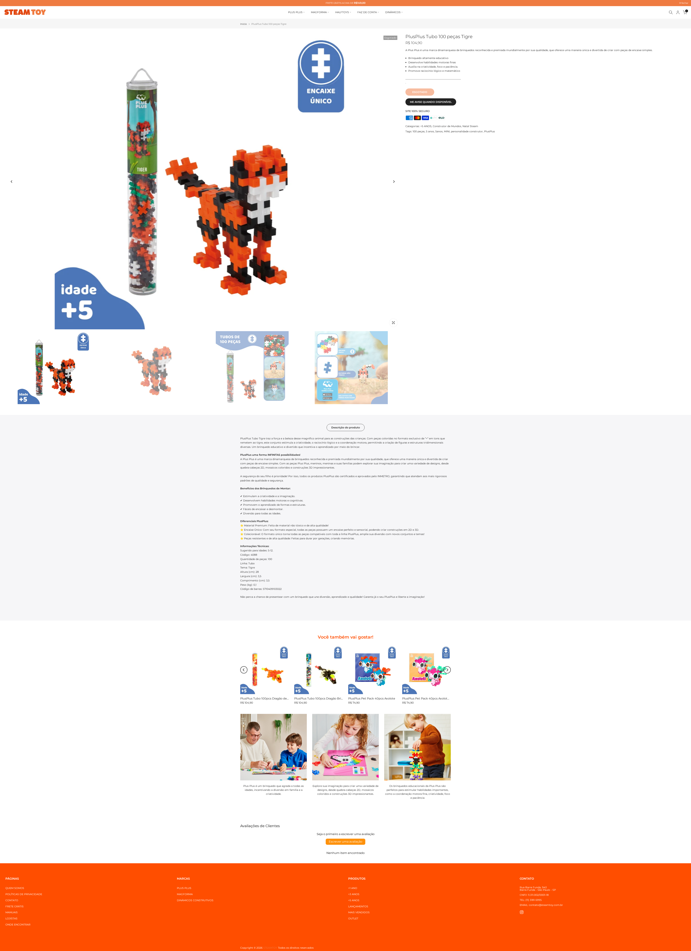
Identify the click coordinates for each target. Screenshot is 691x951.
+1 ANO (352, 888)
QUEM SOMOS (14, 888)
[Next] (393, 181)
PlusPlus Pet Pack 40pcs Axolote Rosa (429, 698)
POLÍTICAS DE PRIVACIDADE (23, 894)
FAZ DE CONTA (367, 12)
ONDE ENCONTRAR (17, 924)
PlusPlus (489, 131)
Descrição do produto (345, 427)
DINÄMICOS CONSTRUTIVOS (195, 900)
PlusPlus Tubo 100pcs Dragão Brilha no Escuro (327, 698)
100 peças (419, 131)
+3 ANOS (353, 894)
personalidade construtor (467, 131)
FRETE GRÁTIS (14, 906)
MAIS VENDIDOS (359, 912)
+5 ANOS (426, 126)
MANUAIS (11, 912)
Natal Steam (470, 126)
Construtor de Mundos (447, 126)
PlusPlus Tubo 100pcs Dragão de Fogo (267, 698)
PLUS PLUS (295, 12)
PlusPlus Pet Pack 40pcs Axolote (371, 698)
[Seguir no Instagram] (522, 912)
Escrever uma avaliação (345, 841)
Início (243, 24)
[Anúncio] (345, 3)
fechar (8, 3)
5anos (439, 131)
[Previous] (11, 181)
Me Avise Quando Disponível (431, 102)
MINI (447, 131)
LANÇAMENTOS (358, 906)
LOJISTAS (11, 918)
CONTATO (11, 900)
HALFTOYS (342, 12)
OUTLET (353, 918)
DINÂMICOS (393, 12)
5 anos (430, 131)
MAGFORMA (319, 12)
